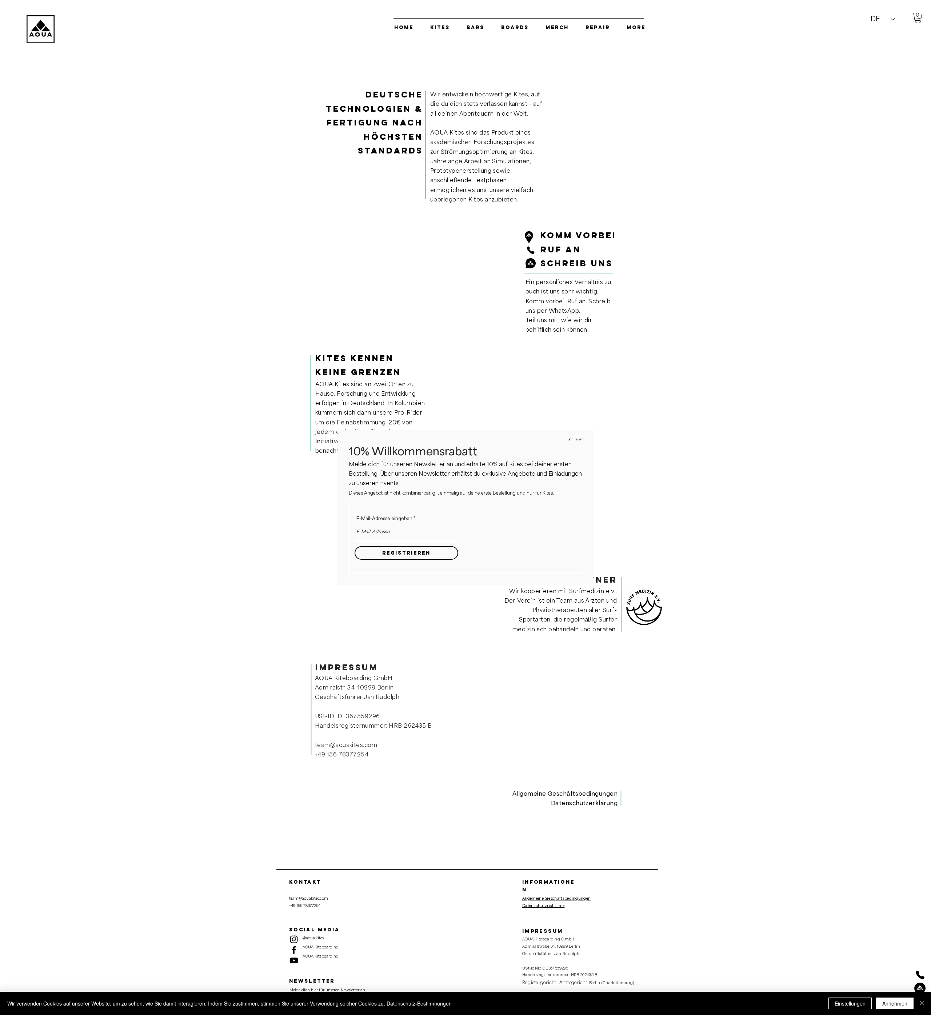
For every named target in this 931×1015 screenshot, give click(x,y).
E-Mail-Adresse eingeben (384, 518)
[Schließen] (922, 1003)
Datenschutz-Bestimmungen (419, 1003)
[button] (576, 439)
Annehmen (894, 1003)
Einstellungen (850, 1003)
